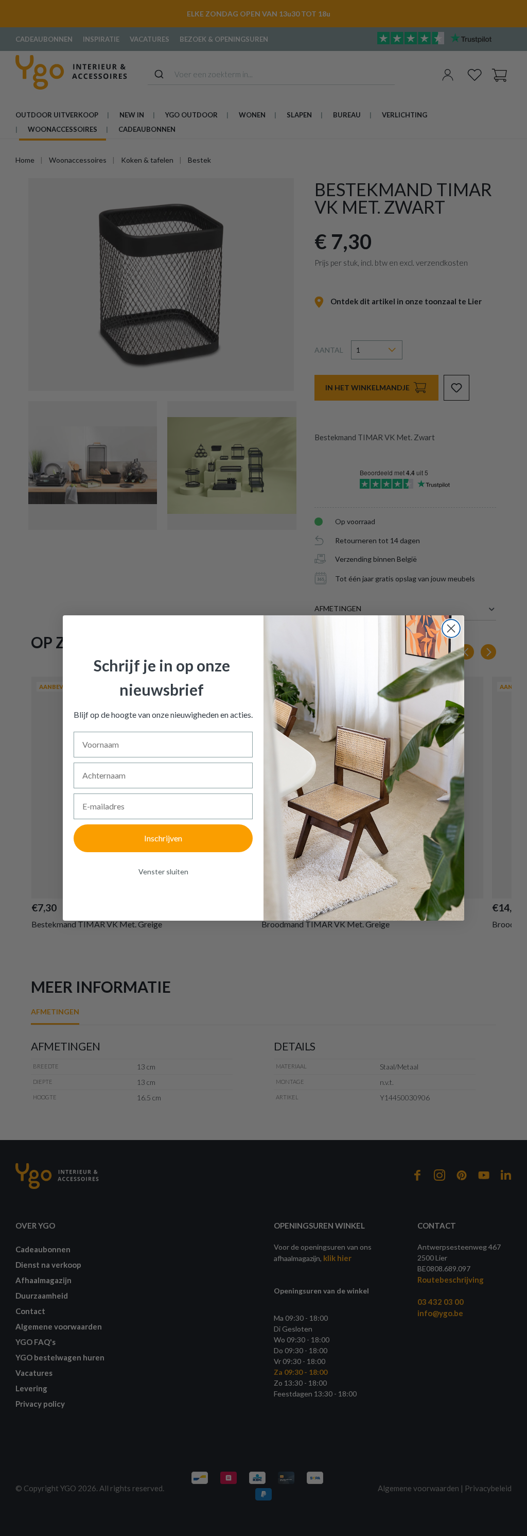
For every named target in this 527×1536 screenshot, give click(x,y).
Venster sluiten (163, 871)
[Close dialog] (451, 628)
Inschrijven (163, 838)
